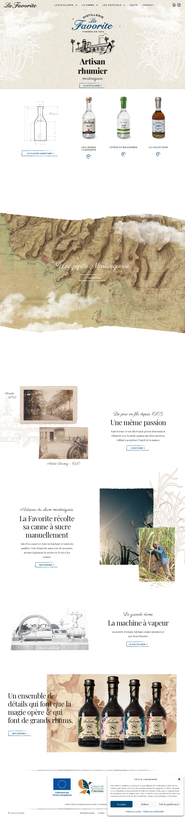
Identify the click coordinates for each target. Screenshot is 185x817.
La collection (158, 147)
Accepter (121, 804)
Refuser (145, 804)
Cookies (101, 813)
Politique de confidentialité (153, 811)
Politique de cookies (133, 811)
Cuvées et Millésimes (123, 147)
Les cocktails (112, 5)
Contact (148, 5)
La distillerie (64, 5)
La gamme (88, 5)
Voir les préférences (169, 804)
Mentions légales (87, 813)
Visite (134, 5)
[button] (179, 779)
